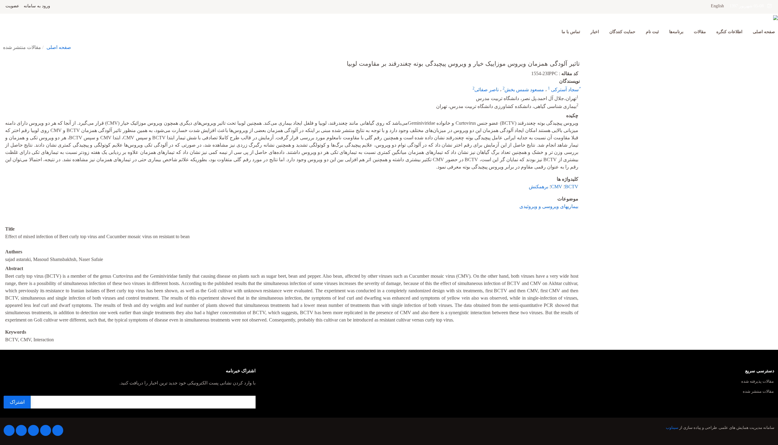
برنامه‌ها (676, 32)
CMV (556, 186)
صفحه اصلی (764, 32)
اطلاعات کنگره (729, 32)
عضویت (12, 6)
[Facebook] (57, 430)
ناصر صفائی (486, 89)
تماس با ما (571, 32)
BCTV (571, 186)
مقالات (700, 32)
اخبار (594, 32)
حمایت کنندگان (622, 32)
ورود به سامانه (37, 6)
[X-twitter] (45, 430)
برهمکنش (538, 186)
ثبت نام (652, 32)
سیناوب (672, 428)
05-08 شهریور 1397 (748, 6)
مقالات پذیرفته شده (757, 382)
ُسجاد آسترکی (564, 89)
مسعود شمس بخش (524, 89)
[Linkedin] (33, 430)
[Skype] (9, 430)
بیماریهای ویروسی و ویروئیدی (548, 206)
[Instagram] (21, 430)
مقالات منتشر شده (758, 392)
